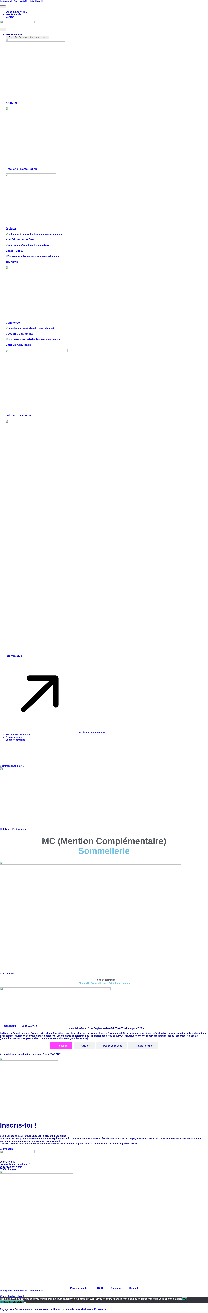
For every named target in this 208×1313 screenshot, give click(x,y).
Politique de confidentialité (12, 1302)
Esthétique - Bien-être (20, 239)
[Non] (25, 1302)
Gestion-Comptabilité (19, 333)
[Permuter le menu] (3, 6)
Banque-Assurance (18, 344)
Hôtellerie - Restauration (21, 168)
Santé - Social (14, 250)
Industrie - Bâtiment (18, 415)
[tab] (61, 1045)
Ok (184, 1299)
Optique (11, 228)
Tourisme (12, 261)
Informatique (14, 655)
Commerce (13, 322)
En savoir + (100, 1309)
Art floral (11, 102)
